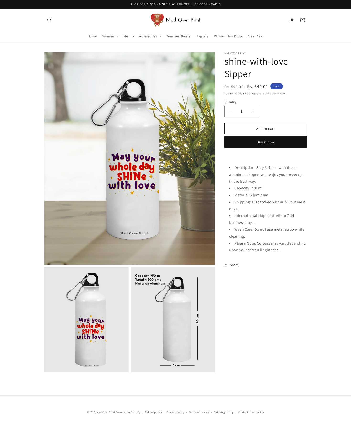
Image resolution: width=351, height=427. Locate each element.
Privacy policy (175, 412)
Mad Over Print (106, 412)
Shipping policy (224, 412)
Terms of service (199, 412)
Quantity (230, 102)
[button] (49, 20)
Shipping (249, 93)
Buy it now (266, 142)
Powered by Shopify (128, 412)
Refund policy (153, 412)
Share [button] (234, 264)
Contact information (251, 412)
